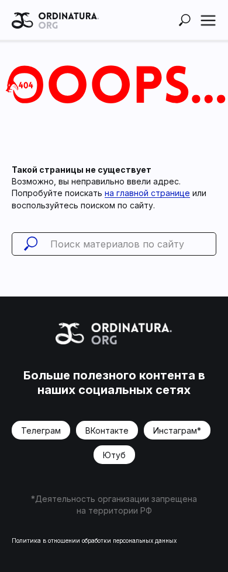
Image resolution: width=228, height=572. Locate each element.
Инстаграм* (177, 430)
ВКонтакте (107, 430)
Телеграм (41, 430)
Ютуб (114, 455)
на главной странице (147, 193)
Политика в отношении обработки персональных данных (94, 540)
